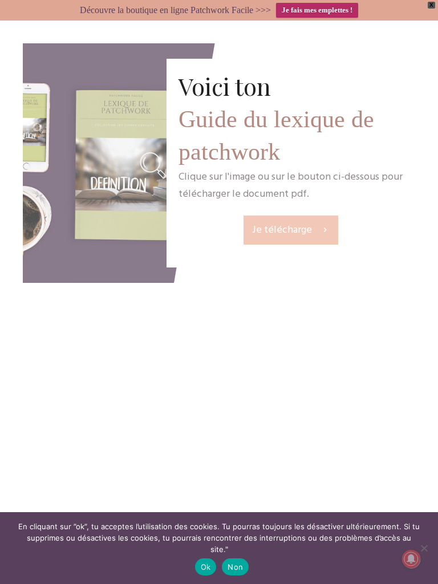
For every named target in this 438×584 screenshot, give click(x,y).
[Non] (423, 548)
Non (235, 566)
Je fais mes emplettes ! (317, 10)
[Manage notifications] (411, 559)
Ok (206, 566)
